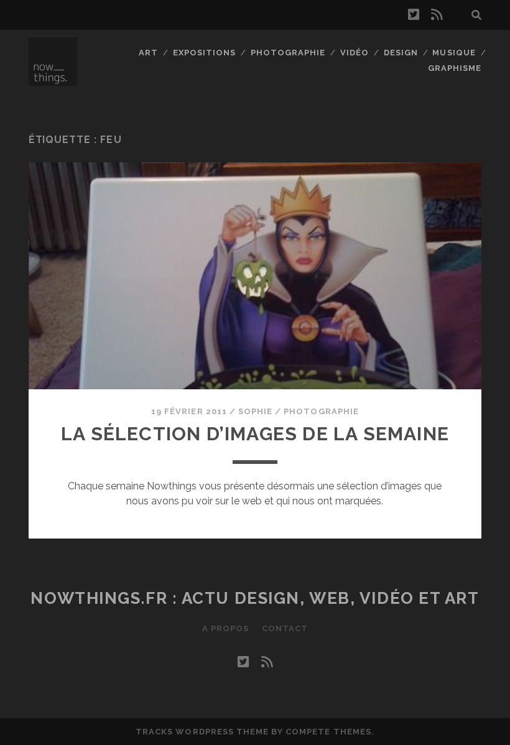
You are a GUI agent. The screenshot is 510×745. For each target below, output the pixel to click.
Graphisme (454, 68)
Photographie (288, 52)
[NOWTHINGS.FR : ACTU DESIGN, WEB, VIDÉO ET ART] (53, 80)
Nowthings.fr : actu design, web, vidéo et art (254, 598)
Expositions (204, 52)
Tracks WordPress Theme (202, 731)
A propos (225, 628)
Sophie (255, 411)
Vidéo (354, 52)
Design (401, 52)
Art (148, 52)
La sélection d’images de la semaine (255, 434)
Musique (453, 52)
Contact (285, 628)
